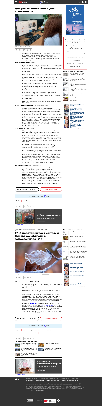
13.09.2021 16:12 (18, 6)
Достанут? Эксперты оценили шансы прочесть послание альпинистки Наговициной (78, 252)
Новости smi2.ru (20, 224)
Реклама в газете (40, 380)
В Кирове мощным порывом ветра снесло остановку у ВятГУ (53, 349)
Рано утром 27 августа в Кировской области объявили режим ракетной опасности (75, 41)
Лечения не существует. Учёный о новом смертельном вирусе (77, 74)
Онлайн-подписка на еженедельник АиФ (48, 378)
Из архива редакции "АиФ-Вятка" (22, 46)
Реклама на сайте (30, 380)
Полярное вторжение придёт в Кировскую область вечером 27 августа (28, 345)
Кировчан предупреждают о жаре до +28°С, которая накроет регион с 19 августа (29, 349)
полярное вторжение (47, 305)
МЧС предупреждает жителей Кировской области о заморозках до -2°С (75, 53)
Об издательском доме (31, 378)
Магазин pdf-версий (64, 378)
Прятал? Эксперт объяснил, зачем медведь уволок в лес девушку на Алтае (78, 233)
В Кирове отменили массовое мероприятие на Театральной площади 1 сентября (75, 65)
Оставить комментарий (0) (51, 189)
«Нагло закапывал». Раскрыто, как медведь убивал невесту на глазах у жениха (78, 94)
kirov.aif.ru (32, 303)
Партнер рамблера (38, 400)
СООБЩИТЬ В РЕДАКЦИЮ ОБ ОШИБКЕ (70, 380)
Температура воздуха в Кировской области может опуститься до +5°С (29, 354)
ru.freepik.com (45, 274)
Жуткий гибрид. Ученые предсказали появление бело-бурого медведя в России (78, 247)
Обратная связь (74, 378)
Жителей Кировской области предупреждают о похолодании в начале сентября (53, 345)
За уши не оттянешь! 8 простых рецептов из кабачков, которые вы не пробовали (78, 238)
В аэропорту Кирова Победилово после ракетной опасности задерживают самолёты (75, 47)
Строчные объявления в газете (53, 380)
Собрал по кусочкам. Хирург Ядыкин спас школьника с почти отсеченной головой (78, 89)
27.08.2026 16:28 (18, 229)
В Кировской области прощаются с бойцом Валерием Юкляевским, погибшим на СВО (75, 59)
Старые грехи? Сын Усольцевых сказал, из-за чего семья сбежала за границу (78, 84)
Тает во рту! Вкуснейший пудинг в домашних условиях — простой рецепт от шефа (78, 99)
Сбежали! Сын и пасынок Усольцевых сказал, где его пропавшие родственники (78, 243)
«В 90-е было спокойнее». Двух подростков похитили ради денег (77, 257)
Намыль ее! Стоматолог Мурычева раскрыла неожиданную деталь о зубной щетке (78, 79)
